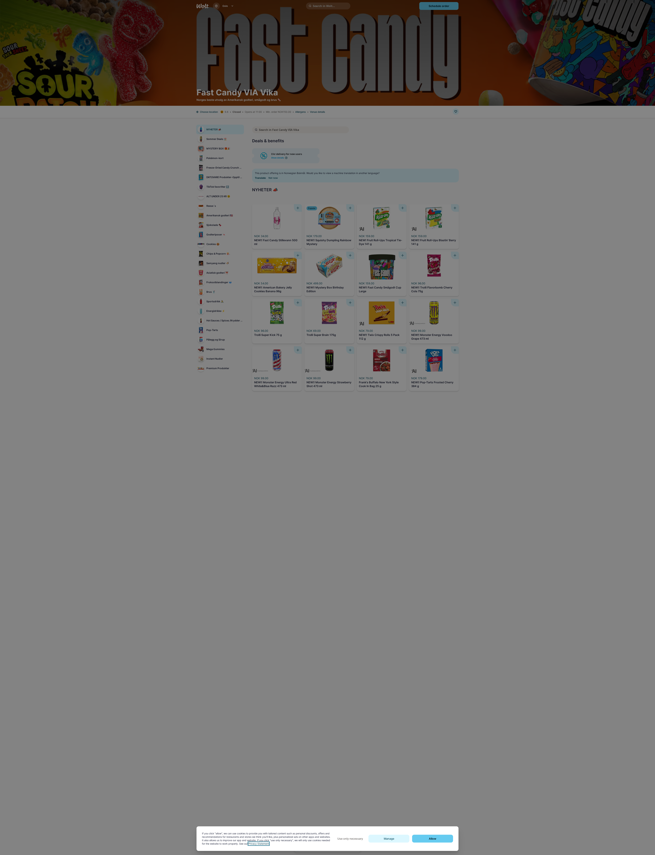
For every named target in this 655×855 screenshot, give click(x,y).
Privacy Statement (258, 843)
